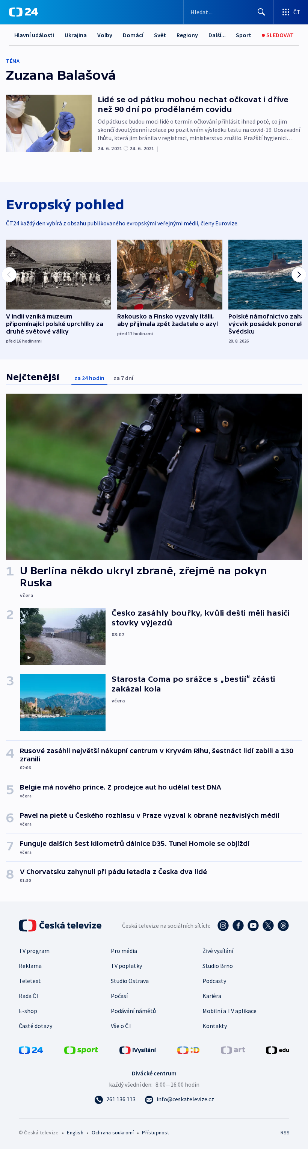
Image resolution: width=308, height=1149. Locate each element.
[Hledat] (261, 12)
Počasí (119, 996)
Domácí (133, 35)
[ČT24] (23, 12)
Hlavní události (34, 35)
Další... (217, 35)
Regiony (187, 35)
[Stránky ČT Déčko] (188, 1049)
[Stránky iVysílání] (137, 1049)
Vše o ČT (121, 1026)
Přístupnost (155, 1132)
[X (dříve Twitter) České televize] (268, 926)
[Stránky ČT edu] (277, 1049)
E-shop (28, 1011)
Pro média (124, 950)
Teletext (30, 980)
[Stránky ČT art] (233, 1049)
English (75, 1132)
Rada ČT (29, 996)
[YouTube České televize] (253, 926)
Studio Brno (217, 965)
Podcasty (214, 980)
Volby (104, 35)
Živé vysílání (217, 950)
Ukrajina (76, 35)
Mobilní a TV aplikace (229, 1011)
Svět (160, 35)
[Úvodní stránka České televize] (61, 926)
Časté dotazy (35, 1026)
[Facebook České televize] (238, 926)
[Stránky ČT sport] (81, 1049)
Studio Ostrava (130, 980)
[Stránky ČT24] (31, 1049)
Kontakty (214, 1026)
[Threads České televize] (283, 926)
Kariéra (211, 996)
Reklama (30, 965)
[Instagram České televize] (223, 926)
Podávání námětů (133, 1011)
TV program (34, 950)
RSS (285, 1132)
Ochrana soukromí (113, 1132)
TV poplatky (126, 965)
